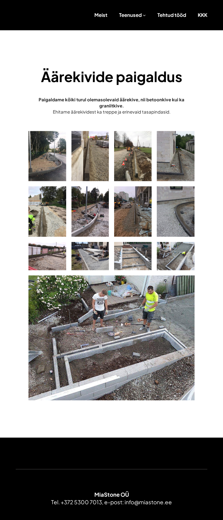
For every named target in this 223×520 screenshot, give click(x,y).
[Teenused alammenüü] (144, 15)
